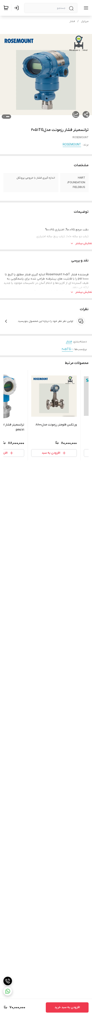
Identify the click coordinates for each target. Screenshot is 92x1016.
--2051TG (67, 349)
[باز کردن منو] (85, 7)
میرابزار (85, 21)
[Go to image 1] (7, 116)
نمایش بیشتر (83, 243)
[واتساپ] (7, 991)
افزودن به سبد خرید (67, 1007)
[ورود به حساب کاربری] (17, 7)
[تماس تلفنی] (7, 981)
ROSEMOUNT (72, 145)
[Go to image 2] (3, 116)
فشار (72, 21)
